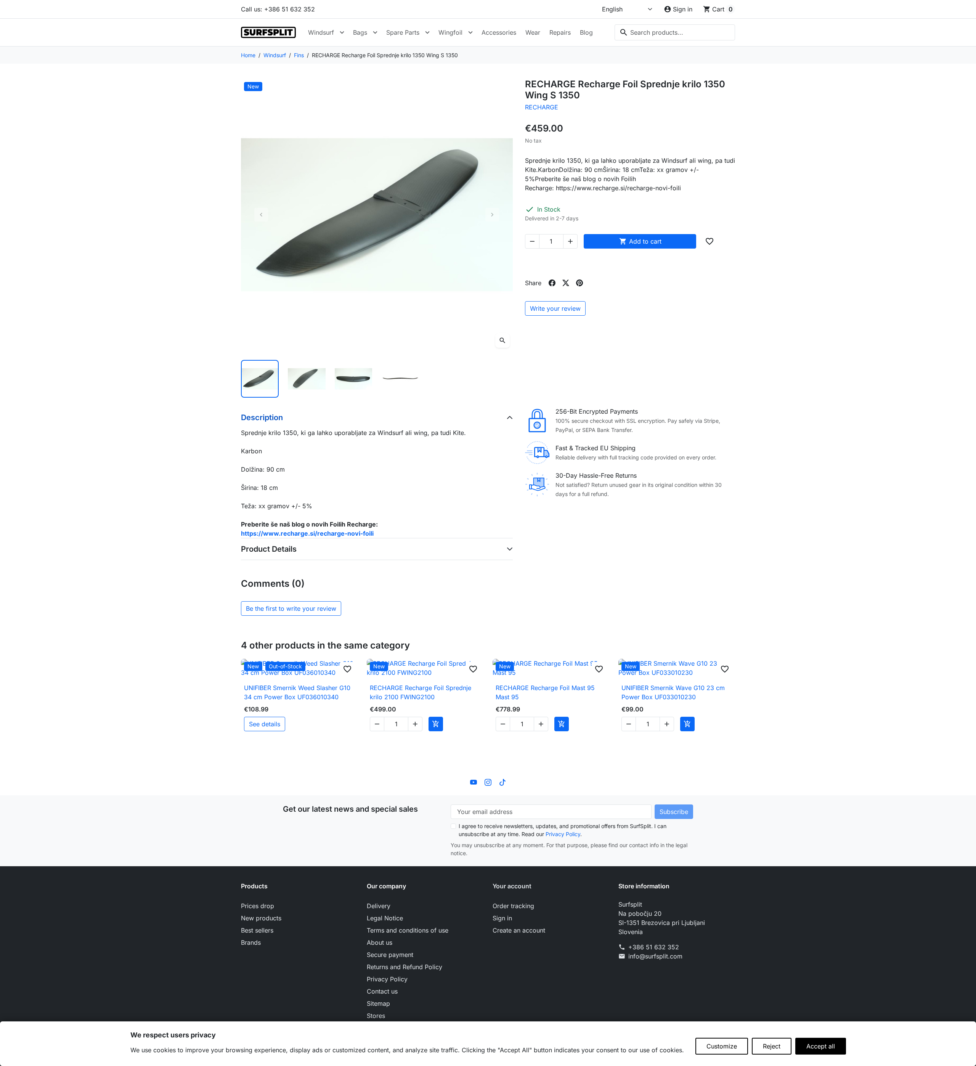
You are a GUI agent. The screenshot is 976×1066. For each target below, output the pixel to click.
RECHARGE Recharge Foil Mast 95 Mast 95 (545, 692)
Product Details (269, 549)
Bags (360, 32)
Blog (586, 32)
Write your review (555, 308)
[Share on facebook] (552, 283)
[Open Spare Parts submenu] (427, 32)
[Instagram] (488, 781)
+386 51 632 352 (653, 947)
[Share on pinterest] (579, 283)
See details (264, 724)
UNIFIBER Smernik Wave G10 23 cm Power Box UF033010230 (673, 692)
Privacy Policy (563, 834)
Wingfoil (450, 32)
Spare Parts (402, 32)
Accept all (820, 1046)
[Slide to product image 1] (260, 379)
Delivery (378, 906)
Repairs (560, 32)
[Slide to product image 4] (400, 379)
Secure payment (390, 954)
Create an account (519, 930)
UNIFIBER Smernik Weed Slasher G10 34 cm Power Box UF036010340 (297, 692)
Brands (251, 942)
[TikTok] (502, 781)
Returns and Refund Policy (404, 967)
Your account (512, 886)
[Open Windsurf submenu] (342, 32)
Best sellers (257, 930)
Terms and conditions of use (407, 930)
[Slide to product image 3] (353, 379)
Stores (376, 1015)
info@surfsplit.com (655, 956)
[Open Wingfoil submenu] (470, 32)
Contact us (382, 991)
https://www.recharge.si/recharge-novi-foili (307, 533)
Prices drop (257, 906)
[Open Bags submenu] (375, 32)
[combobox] (675, 32)
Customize (721, 1046)
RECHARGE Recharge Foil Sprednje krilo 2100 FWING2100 (420, 692)
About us (379, 942)
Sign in (502, 918)
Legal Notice (385, 918)
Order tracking (513, 906)
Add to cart (640, 241)
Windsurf (321, 32)
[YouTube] (473, 781)
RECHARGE (541, 107)
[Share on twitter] (566, 283)
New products (261, 918)
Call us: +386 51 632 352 (278, 9)
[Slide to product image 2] (307, 379)
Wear (532, 32)
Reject (771, 1046)
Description (262, 417)
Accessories (499, 32)
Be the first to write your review (291, 608)
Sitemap (378, 1003)
